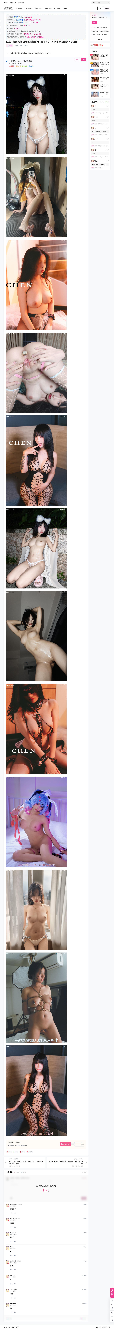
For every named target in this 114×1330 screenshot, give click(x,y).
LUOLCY (16, 1327)
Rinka (11, 1246)
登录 (100, 8)
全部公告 (100, 39)
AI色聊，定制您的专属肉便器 (34, 37)
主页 (6, 3)
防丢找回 (13, 3)
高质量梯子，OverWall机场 (32, 34)
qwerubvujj (13, 1303)
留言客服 (17, 28)
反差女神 (9, 45)
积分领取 (21, 3)
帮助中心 (27, 25)
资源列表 (28, 8)
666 (11, 1275)
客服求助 (100, 168)
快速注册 (107, 8)
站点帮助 (38, 8)
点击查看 (35, 23)
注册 (84, 59)
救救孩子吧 (13, 1261)
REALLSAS (13, 1232)
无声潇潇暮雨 (13, 1289)
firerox (12, 1218)
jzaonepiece (13, 1204)
